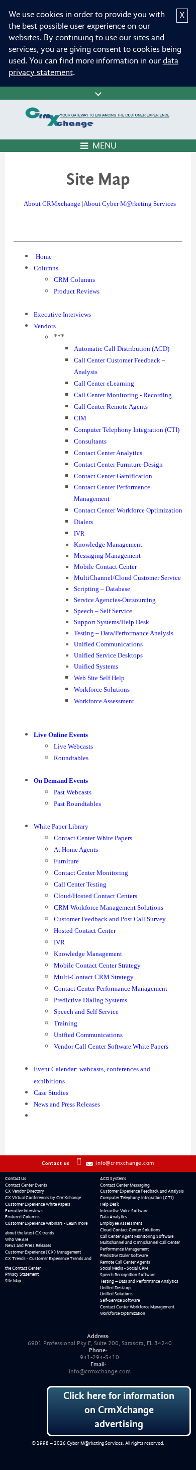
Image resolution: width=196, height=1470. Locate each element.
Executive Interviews (24, 1210)
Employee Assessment (121, 1223)
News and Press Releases (28, 1245)
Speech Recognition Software (127, 1274)
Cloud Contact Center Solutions (130, 1229)
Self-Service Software (120, 1300)
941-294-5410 (99, 1357)
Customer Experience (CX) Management (43, 1252)
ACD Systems (113, 1178)
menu (104, 145)
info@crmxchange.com (124, 1163)
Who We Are (16, 1239)
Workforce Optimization (122, 1313)
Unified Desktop (115, 1287)
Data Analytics (113, 1216)
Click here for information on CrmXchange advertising (118, 1410)
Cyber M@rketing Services (95, 1443)
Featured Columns (22, 1216)
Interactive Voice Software (124, 1210)
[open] (98, 93)
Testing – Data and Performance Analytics (139, 1281)
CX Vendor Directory (24, 1191)
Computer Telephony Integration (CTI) (137, 1197)
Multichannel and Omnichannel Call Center (140, 1242)
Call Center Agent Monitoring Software (136, 1236)
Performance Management (124, 1249)
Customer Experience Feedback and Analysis (142, 1191)
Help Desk (109, 1204)
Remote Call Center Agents (125, 1262)
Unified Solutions (116, 1293)
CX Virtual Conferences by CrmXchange (43, 1197)
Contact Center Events (26, 1185)
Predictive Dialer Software (124, 1255)
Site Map (13, 1280)
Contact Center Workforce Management (137, 1306)
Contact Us (15, 1178)
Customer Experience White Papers (37, 1204)
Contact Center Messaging (125, 1185)
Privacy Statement (22, 1274)
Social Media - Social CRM (124, 1268)
